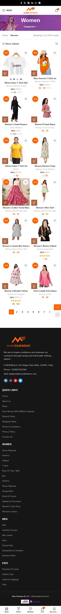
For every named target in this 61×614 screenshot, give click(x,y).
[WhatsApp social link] (36, 3)
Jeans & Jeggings (10, 579)
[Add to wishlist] (25, 53)
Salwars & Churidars (16, 294)
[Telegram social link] (39, 3)
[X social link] (25, 3)
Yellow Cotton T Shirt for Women (16, 167)
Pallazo (5, 460)
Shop (4, 406)
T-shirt (5, 466)
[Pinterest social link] (28, 3)
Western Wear (9, 555)
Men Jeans (7, 535)
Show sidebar (12, 44)
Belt (4, 525)
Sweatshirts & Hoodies (12, 550)
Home (5, 35)
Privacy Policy (8, 431)
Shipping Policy (9, 421)
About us (6, 401)
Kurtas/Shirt (48, 249)
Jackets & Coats (9, 530)
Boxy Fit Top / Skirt (19, 211)
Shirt (4, 540)
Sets (4, 584)
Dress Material (16, 128)
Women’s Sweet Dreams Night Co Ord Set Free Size (16, 125)
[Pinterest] (15, 381)
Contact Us (7, 437)
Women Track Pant (11, 506)
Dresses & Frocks (10, 569)
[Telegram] (20, 381)
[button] (5, 119)
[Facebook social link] (21, 3)
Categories (29, 26)
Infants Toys (7, 574)
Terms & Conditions (11, 426)
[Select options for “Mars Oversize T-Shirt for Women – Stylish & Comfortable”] (34, 73)
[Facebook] (6, 381)
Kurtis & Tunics (49, 128)
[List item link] (29, 369)
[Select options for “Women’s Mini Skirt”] (34, 203)
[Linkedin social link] (32, 3)
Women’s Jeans (9, 511)
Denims (5, 455)
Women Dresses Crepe (45, 166)
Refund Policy (8, 416)
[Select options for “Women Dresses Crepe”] (34, 161)
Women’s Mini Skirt (45, 208)
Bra (3, 476)
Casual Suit (7, 545)
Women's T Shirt (19, 86)
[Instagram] (11, 381)
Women (9, 86)
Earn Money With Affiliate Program (18, 411)
